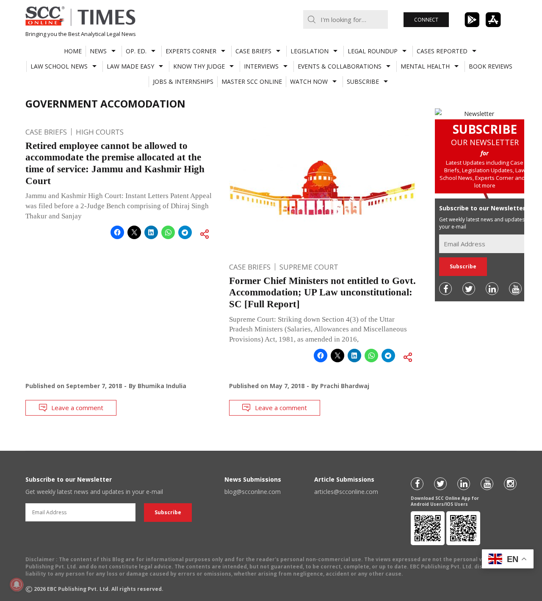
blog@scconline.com (252, 492)
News (98, 51)
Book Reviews (490, 66)
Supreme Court (308, 266)
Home (73, 51)
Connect (426, 19)
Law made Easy (130, 66)
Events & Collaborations (340, 66)
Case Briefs (253, 51)
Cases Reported (442, 51)
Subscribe (363, 81)
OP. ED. (136, 51)
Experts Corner (191, 51)
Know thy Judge (199, 66)
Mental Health (425, 66)
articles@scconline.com (346, 492)
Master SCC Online (251, 81)
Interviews (261, 66)
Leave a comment (77, 407)
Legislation (309, 51)
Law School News (59, 66)
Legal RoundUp (373, 51)
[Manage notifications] (16, 584)
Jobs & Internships (183, 81)
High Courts (100, 131)
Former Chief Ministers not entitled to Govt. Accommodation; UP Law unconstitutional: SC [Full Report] (322, 292)
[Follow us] (445, 288)
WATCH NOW (309, 81)
